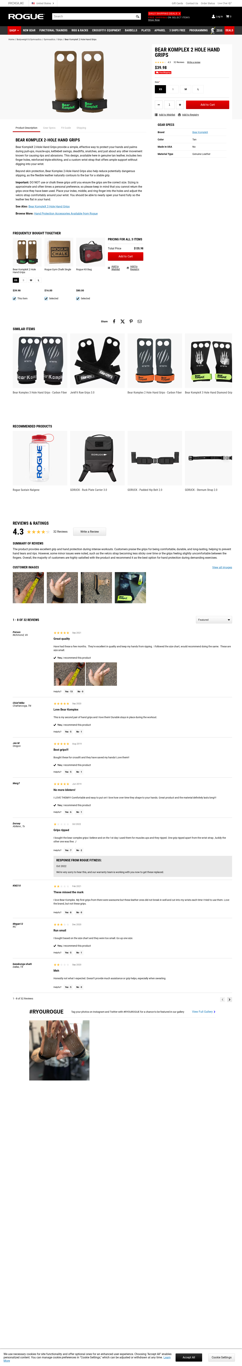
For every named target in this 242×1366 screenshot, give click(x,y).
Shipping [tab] (81, 127)
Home (11, 39)
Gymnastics (49, 39)
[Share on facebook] (114, 321)
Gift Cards (177, 3)
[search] (96, 16)
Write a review (193, 62)
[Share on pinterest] (131, 321)
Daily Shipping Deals (163, 13)
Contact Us (192, 3)
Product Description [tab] (26, 127)
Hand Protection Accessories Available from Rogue (66, 213)
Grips (59, 39)
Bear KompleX (200, 132)
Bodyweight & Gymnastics (29, 39)
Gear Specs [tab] (49, 127)
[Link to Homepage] (27, 16)
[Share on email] (139, 321)
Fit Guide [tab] (66, 127)
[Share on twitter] (122, 321)
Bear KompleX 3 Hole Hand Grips (49, 206)
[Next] (229, 999)
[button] (137, 16)
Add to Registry (190, 114)
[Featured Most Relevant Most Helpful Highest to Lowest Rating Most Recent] (214, 619)
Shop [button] (12, 30)
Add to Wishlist (167, 114)
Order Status (208, 3)
